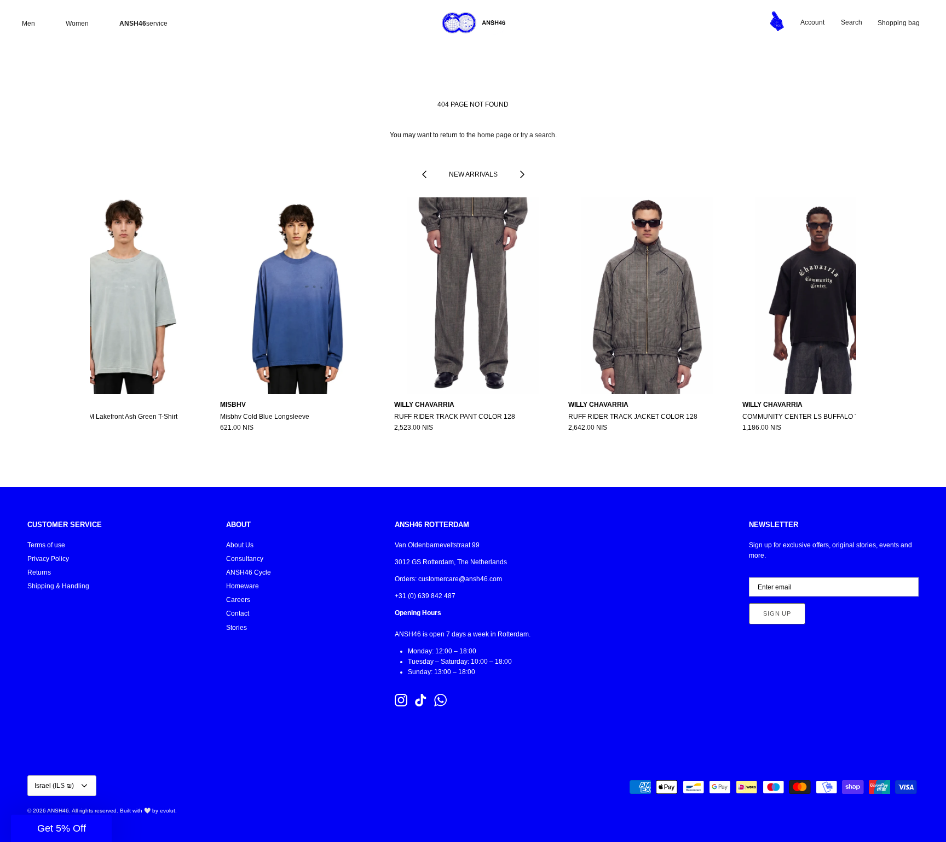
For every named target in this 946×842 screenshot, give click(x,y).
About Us (239, 545)
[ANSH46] (473, 23)
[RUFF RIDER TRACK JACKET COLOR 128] (647, 295)
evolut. (168, 811)
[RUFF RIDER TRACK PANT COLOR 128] (473, 295)
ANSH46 (58, 811)
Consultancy (244, 559)
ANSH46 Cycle (248, 572)
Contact (237, 613)
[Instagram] (401, 700)
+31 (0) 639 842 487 (425, 596)
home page (494, 135)
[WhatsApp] (440, 700)
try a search (538, 135)
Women (77, 23)
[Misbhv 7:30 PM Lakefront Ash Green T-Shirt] (125, 295)
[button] (61, 828)
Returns (39, 572)
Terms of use (46, 545)
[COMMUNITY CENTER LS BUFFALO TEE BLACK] (821, 295)
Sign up (777, 613)
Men (28, 23)
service (143, 23)
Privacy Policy (48, 559)
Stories (236, 628)
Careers (238, 600)
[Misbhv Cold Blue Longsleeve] (299, 295)
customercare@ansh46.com (460, 579)
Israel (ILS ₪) (54, 786)
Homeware (242, 586)
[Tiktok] (420, 700)
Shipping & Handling (58, 586)
